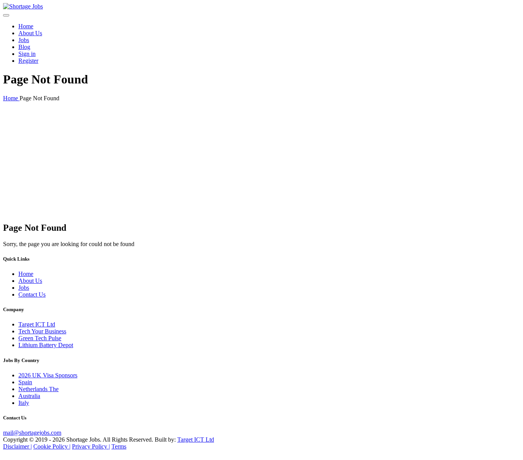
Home (25, 26)
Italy (23, 403)
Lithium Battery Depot (45, 345)
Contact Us (32, 294)
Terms (118, 446)
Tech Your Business (42, 331)
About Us (30, 33)
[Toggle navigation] (6, 15)
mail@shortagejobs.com (32, 432)
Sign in (27, 54)
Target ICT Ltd (36, 324)
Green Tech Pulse (39, 338)
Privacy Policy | (91, 446)
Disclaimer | (17, 446)
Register (28, 60)
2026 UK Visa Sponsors (47, 375)
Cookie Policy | (51, 446)
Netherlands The (38, 389)
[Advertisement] (261, 161)
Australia (29, 396)
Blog (24, 47)
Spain (25, 382)
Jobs (23, 40)
